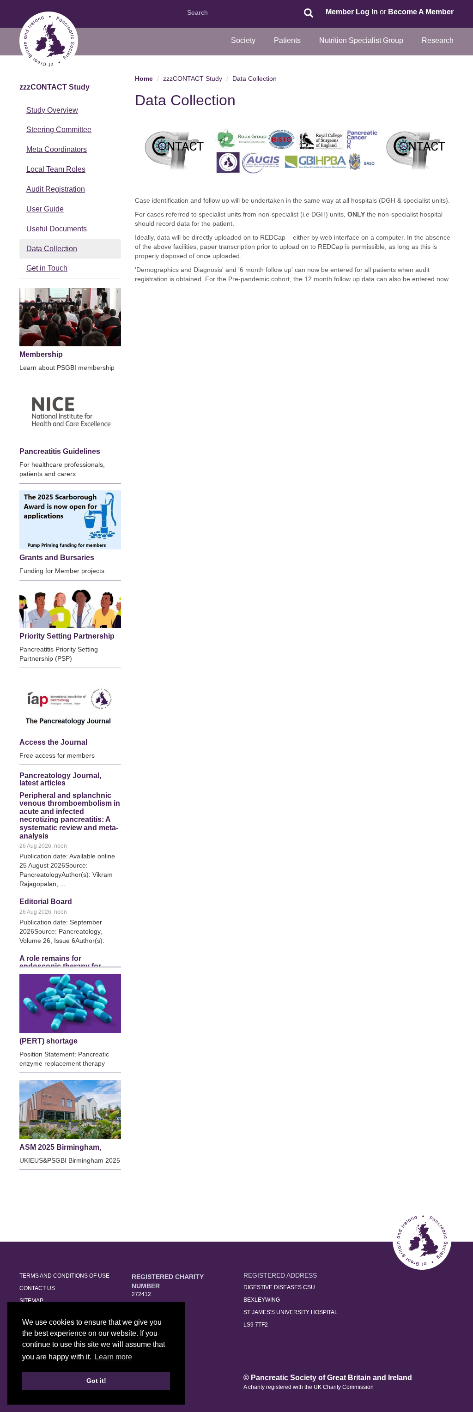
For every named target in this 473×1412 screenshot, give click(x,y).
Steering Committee (58, 129)
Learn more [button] (113, 1357)
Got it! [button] (96, 1380)
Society (243, 40)
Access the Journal (53, 742)
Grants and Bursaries (56, 557)
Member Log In (352, 12)
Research (438, 40)
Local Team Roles (55, 169)
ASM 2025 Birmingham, (60, 1147)
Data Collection (51, 249)
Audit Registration (55, 189)
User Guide (45, 209)
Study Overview (52, 110)
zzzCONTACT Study (54, 87)
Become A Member (421, 12)
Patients (287, 40)
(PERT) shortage (48, 1041)
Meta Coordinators (56, 149)
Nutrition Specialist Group (361, 40)
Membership (41, 354)
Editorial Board (45, 823)
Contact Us (37, 1288)
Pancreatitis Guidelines (59, 451)
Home (144, 78)
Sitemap (31, 1300)
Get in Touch (46, 268)
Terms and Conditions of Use (64, 1276)
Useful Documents (56, 229)
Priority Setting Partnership (67, 636)
